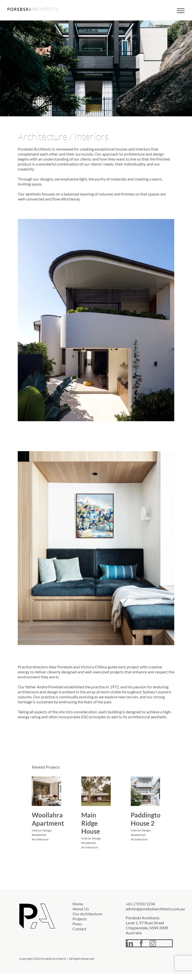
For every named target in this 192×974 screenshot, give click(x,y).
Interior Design (42, 830)
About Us (80, 908)
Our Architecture (87, 913)
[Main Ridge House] (96, 791)
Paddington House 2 (147, 819)
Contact (79, 928)
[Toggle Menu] (181, 10)
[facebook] (141, 943)
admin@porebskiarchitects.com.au (155, 908)
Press (77, 923)
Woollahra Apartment (48, 819)
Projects (79, 918)
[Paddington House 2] (145, 791)
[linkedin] (129, 943)
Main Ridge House (90, 823)
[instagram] (153, 943)
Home (77, 903)
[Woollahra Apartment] (46, 791)
